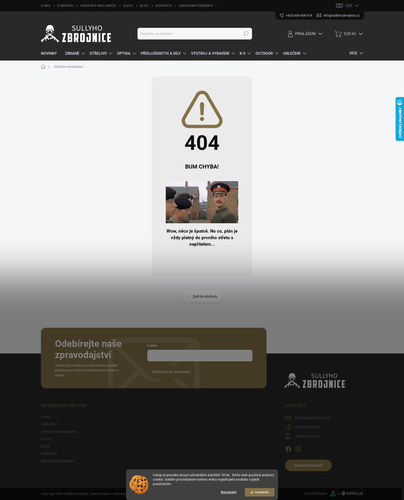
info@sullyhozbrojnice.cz (312, 418)
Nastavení (228, 492)
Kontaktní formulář (308, 465)
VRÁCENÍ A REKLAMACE (98, 5)
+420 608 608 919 (307, 427)
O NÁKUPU (65, 5)
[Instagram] (297, 448)
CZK (348, 6)
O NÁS (45, 5)
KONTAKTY (163, 5)
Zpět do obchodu (205, 296)
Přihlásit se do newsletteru (171, 372)
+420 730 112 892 (307, 436)
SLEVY (128, 5)
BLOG (144, 5)
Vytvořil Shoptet (315, 493)
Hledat (246, 34)
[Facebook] (288, 448)
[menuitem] (50, 54)
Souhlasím (262, 492)
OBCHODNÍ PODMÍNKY (196, 5)
